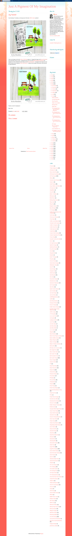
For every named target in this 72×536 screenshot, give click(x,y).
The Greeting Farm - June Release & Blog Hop (56, 109)
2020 (52, 83)
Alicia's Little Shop (53, 172)
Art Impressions (53, 187)
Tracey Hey (52, 486)
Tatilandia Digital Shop (54, 458)
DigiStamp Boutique (54, 246)
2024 (52, 76)
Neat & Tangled (53, 359)
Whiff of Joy (52, 502)
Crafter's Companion (54, 225)
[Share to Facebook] (25, 111)
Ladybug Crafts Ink (53, 319)
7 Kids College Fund (54, 168)
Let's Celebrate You (56, 128)
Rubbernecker (52, 406)
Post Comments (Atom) (30, 151)
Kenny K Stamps (53, 304)
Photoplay (52, 377)
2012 (52, 155)
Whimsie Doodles (53, 504)
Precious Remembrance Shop (56, 389)
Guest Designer (53, 268)
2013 (52, 153)
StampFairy (52, 432)
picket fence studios (54, 525)
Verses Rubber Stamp (54, 492)
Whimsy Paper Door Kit (54, 506)
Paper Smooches (53, 367)
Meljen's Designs (53, 341)
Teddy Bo (52, 462)
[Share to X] (24, 111)
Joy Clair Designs (53, 292)
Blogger (41, 533)
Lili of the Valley (53, 323)
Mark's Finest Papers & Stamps (56, 335)
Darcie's (51, 240)
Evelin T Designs (53, 256)
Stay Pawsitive (55, 101)
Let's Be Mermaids (55, 99)
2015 (52, 150)
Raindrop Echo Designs (54, 400)
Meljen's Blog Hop (53, 339)
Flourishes (52, 258)
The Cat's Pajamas (53, 464)
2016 (52, 148)
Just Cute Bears (53, 294)
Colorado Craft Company (55, 223)
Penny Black (52, 375)
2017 (52, 146)
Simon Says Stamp (53, 418)
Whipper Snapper (53, 510)
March (53, 137)
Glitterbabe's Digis (53, 264)
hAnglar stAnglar (53, 523)
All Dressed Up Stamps (54, 174)
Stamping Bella (53, 440)
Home (28, 148)
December (54, 85)
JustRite (51, 298)
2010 (52, 158)
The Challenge (53, 466)
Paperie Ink (52, 369)
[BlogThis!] (23, 111)
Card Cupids (52, 215)
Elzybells (51, 254)
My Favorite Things (53, 357)
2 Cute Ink (52, 166)
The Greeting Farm (53, 470)
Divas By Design (53, 248)
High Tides (54, 106)
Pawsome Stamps (53, 373)
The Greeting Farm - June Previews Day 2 (56, 117)
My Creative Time (53, 353)
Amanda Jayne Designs (54, 180)
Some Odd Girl (53, 426)
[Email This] (22, 111)
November (54, 87)
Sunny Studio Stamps (54, 450)
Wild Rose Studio (53, 512)
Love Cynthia (52, 329)
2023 (52, 78)
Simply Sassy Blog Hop (54, 422)
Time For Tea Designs (54, 484)
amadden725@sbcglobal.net (55, 42)
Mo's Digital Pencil (53, 349)
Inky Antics (52, 286)
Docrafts (51, 250)
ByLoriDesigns (53, 207)
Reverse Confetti (53, 402)
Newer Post (11, 148)
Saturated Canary (53, 414)
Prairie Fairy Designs (54, 387)
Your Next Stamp (53, 516)
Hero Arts (51, 276)
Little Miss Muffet (53, 327)
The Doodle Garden (54, 468)
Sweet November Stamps (55, 452)
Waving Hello (54, 104)
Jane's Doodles (53, 290)
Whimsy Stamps (53, 508)
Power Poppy (52, 385)
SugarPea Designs (53, 448)
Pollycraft (51, 383)
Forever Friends (53, 260)
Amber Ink (52, 182)
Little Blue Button (53, 325)
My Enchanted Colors (54, 355)
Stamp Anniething (53, 428)
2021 (52, 82)
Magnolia (51, 331)
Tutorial (51, 488)
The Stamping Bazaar (54, 474)
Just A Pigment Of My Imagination (32, 6)
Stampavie (52, 436)
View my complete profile (55, 35)
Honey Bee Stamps (54, 278)
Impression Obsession (54, 282)
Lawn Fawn (52, 321)
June (53, 96)
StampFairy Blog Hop (54, 434)
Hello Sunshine (55, 97)
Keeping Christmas (53, 302)
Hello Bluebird (53, 274)
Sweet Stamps (53, 454)
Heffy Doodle (52, 272)
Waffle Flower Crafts (54, 496)
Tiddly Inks (52, 480)
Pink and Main (53, 379)
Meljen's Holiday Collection (55, 343)
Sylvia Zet (52, 456)
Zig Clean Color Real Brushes (56, 520)
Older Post (45, 148)
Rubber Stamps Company (55, 404)
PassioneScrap (53, 371)
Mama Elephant (53, 333)
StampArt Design (53, 430)
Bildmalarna (52, 195)
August (53, 92)
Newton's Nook (53, 361)
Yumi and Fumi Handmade (55, 518)
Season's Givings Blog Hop (55, 416)
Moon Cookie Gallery (54, 351)
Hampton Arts (52, 270)
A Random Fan (53, 170)
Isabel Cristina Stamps (54, 288)
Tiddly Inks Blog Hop (54, 482)
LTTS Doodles (53, 313)
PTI (50, 363)
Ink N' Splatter (52, 284)
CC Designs (52, 209)
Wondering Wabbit (53, 514)
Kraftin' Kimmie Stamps (54, 306)
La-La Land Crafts (53, 315)
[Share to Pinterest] (26, 111)
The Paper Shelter (53, 472)
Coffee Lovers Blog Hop (54, 221)
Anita (56, 14)
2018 (52, 144)
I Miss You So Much (56, 102)
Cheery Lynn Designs (54, 217)
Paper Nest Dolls (53, 365)
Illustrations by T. (53, 280)
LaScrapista (52, 317)
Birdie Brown (52, 197)
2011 (52, 157)
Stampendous (52, 438)
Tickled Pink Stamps (54, 478)
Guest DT (52, 266)
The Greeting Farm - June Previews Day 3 (56, 113)
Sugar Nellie (52, 446)
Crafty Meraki (52, 231)
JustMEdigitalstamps (54, 296)
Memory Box (52, 345)
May (53, 133)
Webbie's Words (53, 498)
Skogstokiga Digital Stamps (55, 424)
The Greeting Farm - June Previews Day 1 (56, 121)
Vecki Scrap (52, 490)
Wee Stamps (52, 500)
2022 (52, 80)
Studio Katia (52, 444)
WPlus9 (51, 494)
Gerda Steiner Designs (54, 262)
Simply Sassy (52, 420)
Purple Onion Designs (54, 396)
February (54, 139)
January (54, 140)
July (53, 94)
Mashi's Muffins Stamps (54, 337)
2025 (52, 75)
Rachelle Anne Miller (54, 398)
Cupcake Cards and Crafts (55, 238)
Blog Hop (52, 203)
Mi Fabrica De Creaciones (55, 347)
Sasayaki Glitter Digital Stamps (56, 408)
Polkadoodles (52, 381)
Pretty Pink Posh (53, 392)
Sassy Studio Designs (54, 412)
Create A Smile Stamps (54, 233)
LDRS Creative (53, 311)
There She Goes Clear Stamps (56, 476)
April (53, 135)
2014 (52, 151)
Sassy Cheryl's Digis (54, 410)
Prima (51, 394)
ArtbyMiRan (52, 190)
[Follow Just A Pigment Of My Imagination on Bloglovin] (55, 53)
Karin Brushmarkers (54, 300)
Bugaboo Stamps (53, 205)
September (54, 90)
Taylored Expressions (54, 460)
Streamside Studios (54, 442)
